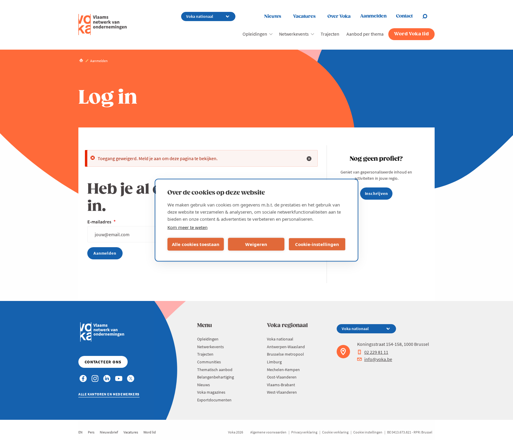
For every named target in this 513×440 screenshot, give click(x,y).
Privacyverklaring (304, 432)
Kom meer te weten (187, 227)
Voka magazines (211, 392)
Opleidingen (255, 34)
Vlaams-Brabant (281, 384)
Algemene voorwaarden (268, 432)
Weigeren (256, 244)
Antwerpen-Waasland (286, 346)
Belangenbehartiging (215, 377)
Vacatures (304, 16)
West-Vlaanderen (282, 392)
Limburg (274, 362)
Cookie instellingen (367, 432)
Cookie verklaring (335, 432)
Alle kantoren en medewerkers (109, 394)
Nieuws (272, 16)
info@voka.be (378, 359)
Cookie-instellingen (317, 244)
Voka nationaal (280, 339)
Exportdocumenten (214, 400)
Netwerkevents (294, 34)
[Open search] (428, 16)
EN (80, 432)
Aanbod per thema (365, 34)
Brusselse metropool (285, 354)
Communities (209, 362)
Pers (91, 432)
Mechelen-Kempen (283, 369)
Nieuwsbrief (109, 432)
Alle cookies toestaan (195, 244)
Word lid (149, 432)
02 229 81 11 (376, 352)
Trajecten (330, 34)
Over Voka (339, 16)
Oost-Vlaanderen (282, 377)
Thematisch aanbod (214, 369)
